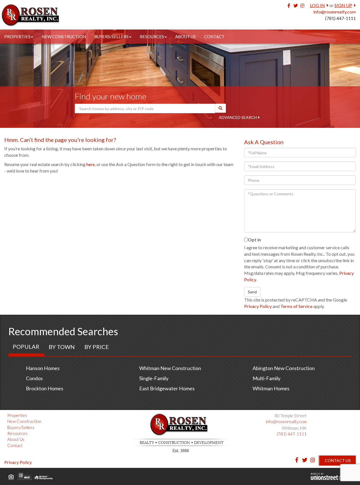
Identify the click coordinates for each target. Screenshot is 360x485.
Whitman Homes (271, 388)
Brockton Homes (44, 388)
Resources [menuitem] (152, 36)
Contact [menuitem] (214, 36)
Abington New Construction (284, 368)
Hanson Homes (43, 368)
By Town (62, 346)
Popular (26, 346)
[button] (220, 108)
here (90, 164)
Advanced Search (238, 117)
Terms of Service (296, 306)
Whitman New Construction (170, 368)
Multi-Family (266, 378)
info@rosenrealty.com (334, 11)
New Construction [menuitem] (64, 36)
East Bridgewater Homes (167, 388)
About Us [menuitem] (185, 36)
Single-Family (153, 378)
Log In (317, 5)
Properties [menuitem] (17, 36)
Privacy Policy (258, 306)
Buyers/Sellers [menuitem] (111, 36)
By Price (96, 346)
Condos (34, 378)
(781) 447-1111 (340, 18)
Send (252, 291)
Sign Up (343, 5)
